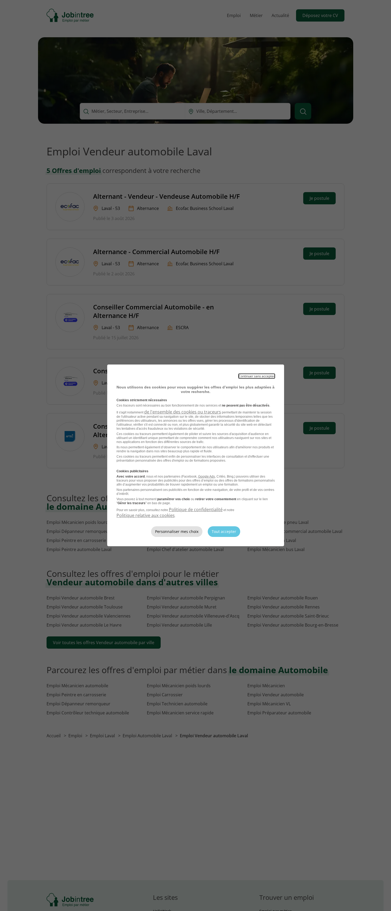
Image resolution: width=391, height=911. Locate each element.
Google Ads (206, 476)
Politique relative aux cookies (146, 515)
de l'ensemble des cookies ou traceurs (182, 412)
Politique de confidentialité (196, 509)
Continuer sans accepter (257, 376)
